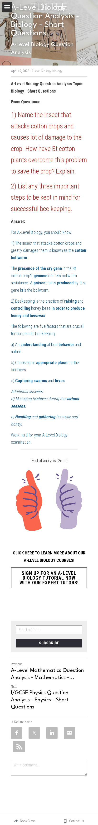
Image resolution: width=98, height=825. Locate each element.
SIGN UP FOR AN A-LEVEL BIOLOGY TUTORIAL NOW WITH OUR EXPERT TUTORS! (49, 578)
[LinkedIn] (52, 733)
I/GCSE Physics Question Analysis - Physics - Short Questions (40, 700)
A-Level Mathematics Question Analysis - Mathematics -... (47, 674)
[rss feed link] (19, 746)
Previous (17, 664)
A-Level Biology (29, 232)
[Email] (69, 733)
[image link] (49, 6)
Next (14, 686)
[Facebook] (16, 733)
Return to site (23, 722)
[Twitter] (34, 733)
